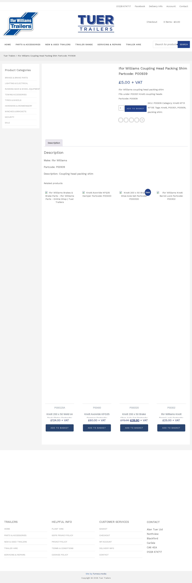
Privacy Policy (59, 542)
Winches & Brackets (15, 111)
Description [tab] (54, 143)
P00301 (172, 107)
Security (9, 117)
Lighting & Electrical (16, 83)
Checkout (152, 22)
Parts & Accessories (28, 44)
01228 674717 (123, 6)
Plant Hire (58, 529)
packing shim (155, 112)
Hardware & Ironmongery (18, 106)
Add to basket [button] (60, 428)
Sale (7, 123)
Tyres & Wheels (13, 100)
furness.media (99, 574)
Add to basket (135, 108)
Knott (164, 107)
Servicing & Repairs (109, 44)
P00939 (181, 107)
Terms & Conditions (62, 548)
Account (171, 6)
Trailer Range (84, 44)
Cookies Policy (60, 555)
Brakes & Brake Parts (16, 78)
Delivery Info (155, 6)
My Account (105, 542)
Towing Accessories (16, 95)
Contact (183, 6)
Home (7, 44)
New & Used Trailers (58, 44)
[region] (96, 480)
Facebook (140, 6)
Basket (103, 529)
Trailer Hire (133, 44)
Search (184, 44)
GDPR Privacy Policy (62, 535)
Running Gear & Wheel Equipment (21, 89)
